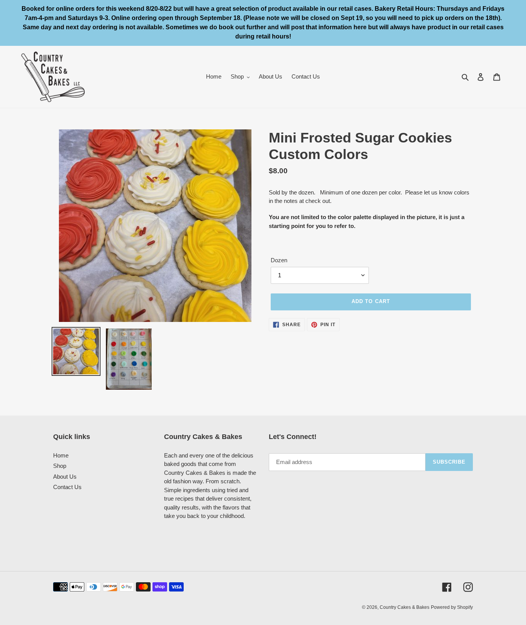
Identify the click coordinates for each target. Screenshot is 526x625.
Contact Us (67, 487)
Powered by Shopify (452, 607)
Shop (59, 465)
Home (61, 455)
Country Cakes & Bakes (404, 607)
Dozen (279, 260)
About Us (65, 476)
